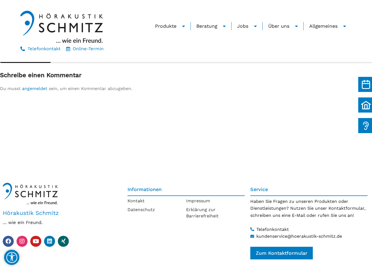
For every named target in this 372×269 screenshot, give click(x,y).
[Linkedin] (49, 241)
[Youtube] (35, 241)
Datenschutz (141, 209)
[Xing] (63, 241)
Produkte (166, 26)
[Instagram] (22, 241)
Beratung (206, 26)
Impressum (198, 200)
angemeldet (34, 88)
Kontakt (136, 200)
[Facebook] (8, 241)
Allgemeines (323, 26)
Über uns (278, 26)
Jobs (242, 26)
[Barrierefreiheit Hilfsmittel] (11, 257)
